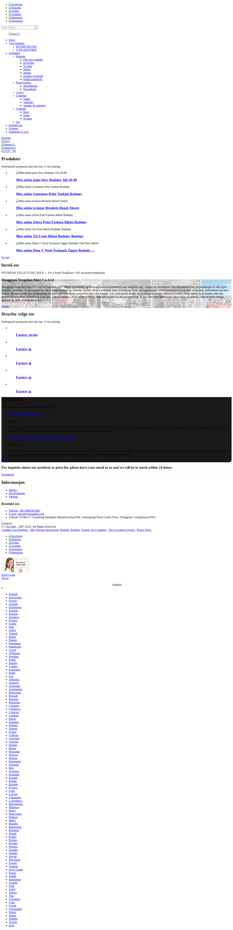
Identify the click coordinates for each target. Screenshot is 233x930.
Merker (13, 490)
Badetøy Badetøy (70, 529)
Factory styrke (27, 335)
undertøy (28, 102)
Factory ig (23, 349)
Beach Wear (144, 529)
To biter (27, 66)
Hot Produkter (17, 493)
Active (20, 92)
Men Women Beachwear (44, 529)
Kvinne (27, 118)
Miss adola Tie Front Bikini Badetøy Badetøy (50, 236)
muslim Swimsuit (33, 76)
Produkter (14, 53)
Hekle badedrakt (32, 79)
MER (4, 460)
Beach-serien (23, 82)
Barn (26, 112)
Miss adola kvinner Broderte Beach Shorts (47, 208)
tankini (27, 72)
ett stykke (28, 62)
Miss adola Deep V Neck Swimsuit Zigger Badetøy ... (55, 250)
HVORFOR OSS (26, 46)
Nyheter (13, 128)
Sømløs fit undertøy (34, 105)
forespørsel (7, 474)
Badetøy (21, 56)
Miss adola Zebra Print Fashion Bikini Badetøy (51, 222)
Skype (5, 578)
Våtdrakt (21, 108)
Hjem (12, 40)
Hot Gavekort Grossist (122, 529)
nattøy (26, 99)
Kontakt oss (15, 125)
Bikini (26, 69)
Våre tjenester (17, 43)
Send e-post (8, 574)
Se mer (5, 257)
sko (18, 121)
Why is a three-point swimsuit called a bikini (42, 438)
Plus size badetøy (33, 59)
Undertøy (21, 95)
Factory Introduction (24, 414)
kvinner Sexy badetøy (94, 529)
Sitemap (13, 496)
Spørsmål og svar (19, 131)
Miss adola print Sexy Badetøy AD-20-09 (46, 180)
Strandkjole (29, 89)
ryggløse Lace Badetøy (15, 529)
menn (26, 115)
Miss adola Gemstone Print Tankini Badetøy (49, 194)
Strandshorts (30, 85)
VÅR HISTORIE (26, 49)
